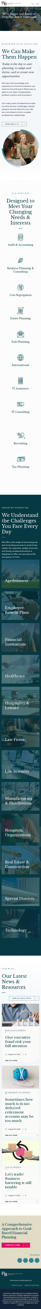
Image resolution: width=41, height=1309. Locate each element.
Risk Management (15, 1030)
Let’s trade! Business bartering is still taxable (18, 1180)
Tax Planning (13, 1167)
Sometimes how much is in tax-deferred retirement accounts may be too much (19, 1110)
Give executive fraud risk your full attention (18, 1041)
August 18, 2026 (14, 1129)
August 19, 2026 (14, 1054)
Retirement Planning (17, 1093)
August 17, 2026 (14, 1195)
